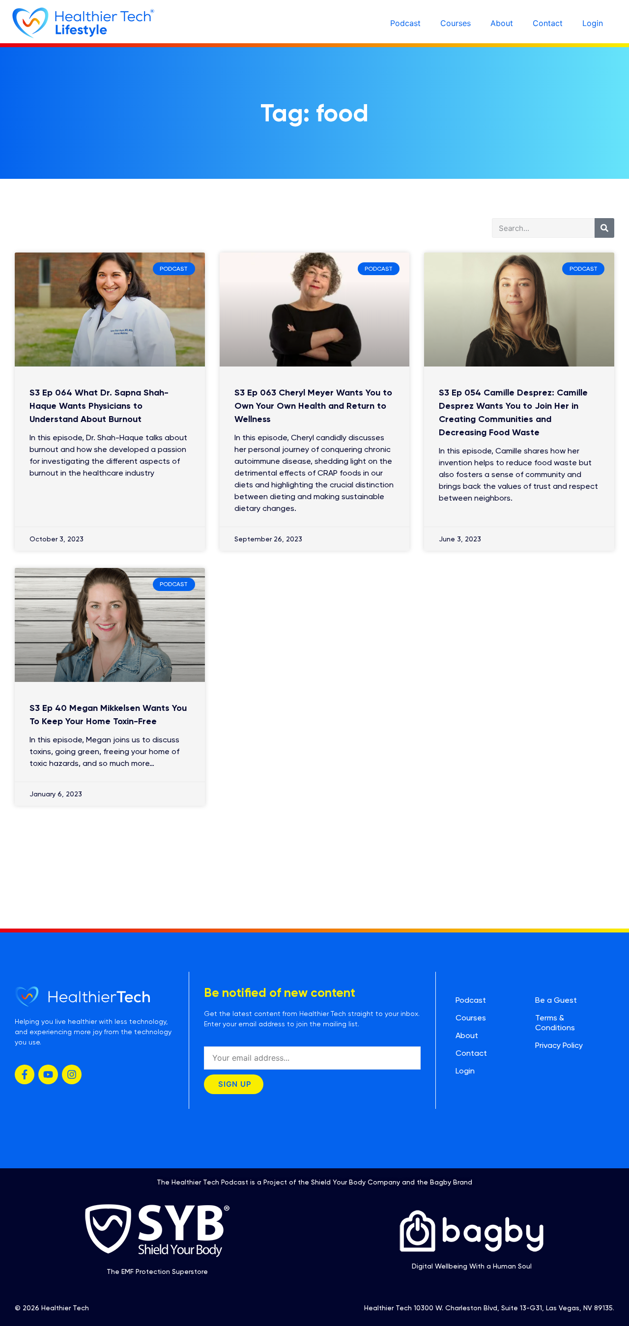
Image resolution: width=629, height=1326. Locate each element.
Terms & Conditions (555, 1022)
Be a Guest (556, 1000)
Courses (455, 23)
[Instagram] (72, 1074)
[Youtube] (48, 1074)
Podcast (405, 23)
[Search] (604, 228)
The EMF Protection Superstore (157, 1271)
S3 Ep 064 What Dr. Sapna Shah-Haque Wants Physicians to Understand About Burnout (99, 405)
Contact (548, 23)
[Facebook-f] (24, 1074)
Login (592, 23)
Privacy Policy (559, 1045)
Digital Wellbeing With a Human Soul (472, 1266)
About (501, 23)
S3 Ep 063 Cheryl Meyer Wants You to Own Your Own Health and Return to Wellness (313, 405)
